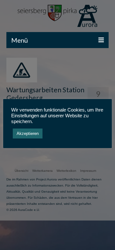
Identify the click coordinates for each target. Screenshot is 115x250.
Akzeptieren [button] (28, 133)
